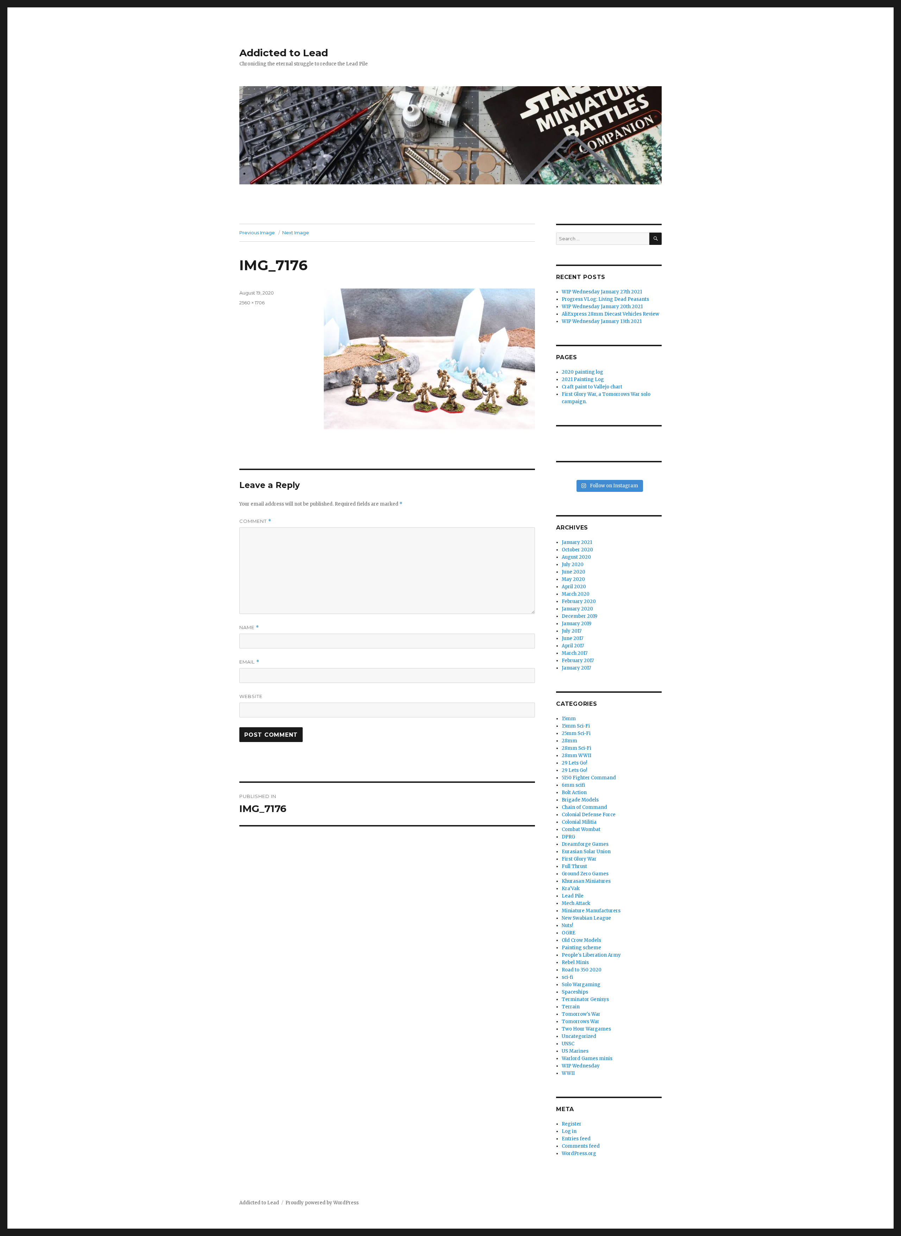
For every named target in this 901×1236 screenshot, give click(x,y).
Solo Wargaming (581, 985)
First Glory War (579, 859)
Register (571, 1124)
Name (249, 627)
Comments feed (581, 1146)
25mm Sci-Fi (576, 733)
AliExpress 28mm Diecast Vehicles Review (610, 314)
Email (249, 662)
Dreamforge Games (585, 844)
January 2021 (577, 542)
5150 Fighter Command (589, 778)
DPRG (568, 837)
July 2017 (571, 631)
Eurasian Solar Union (586, 852)
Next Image (295, 232)
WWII (568, 1073)
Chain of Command (584, 807)
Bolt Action (574, 793)
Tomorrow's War (581, 1014)
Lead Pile (573, 896)
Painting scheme (581, 948)
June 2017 (572, 638)
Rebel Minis (575, 962)
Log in (569, 1131)
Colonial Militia (579, 822)
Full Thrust (574, 866)
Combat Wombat (581, 829)
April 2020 (574, 587)
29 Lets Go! (574, 763)
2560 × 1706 (252, 302)
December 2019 (579, 616)
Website (251, 696)
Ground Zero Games (585, 874)
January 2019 (576, 624)
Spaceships (575, 992)
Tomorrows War (580, 1022)
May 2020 (573, 579)
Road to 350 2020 (581, 970)
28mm (569, 741)
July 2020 (573, 565)
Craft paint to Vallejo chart (592, 387)
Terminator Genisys (585, 999)
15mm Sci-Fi (576, 726)
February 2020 (579, 601)
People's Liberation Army (591, 955)
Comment (255, 521)
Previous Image (257, 232)
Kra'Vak (571, 889)
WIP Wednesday (581, 1066)
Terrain (571, 1007)
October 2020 (577, 550)
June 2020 (573, 572)
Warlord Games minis (587, 1058)
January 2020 (577, 609)
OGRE (568, 933)
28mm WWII (576, 756)
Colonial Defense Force (589, 815)
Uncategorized (579, 1036)
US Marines (575, 1051)
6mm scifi (573, 785)
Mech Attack (576, 903)
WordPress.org (579, 1153)
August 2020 (576, 557)
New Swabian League (586, 918)
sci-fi (567, 977)
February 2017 (578, 661)
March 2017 (574, 653)
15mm (569, 719)
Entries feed (576, 1139)
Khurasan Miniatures (586, 881)
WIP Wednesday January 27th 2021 (602, 292)
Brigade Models (580, 800)
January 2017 (576, 668)
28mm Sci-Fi (576, 748)
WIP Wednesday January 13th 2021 (602, 321)
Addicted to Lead (283, 53)
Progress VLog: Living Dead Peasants (605, 299)
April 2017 (573, 646)
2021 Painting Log (583, 379)
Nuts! (567, 925)
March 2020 (576, 594)
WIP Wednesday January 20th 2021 (602, 307)
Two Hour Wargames (586, 1029)
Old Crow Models (581, 940)
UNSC (568, 1044)
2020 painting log (582, 372)
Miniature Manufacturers (591, 911)
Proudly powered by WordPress (322, 1203)
